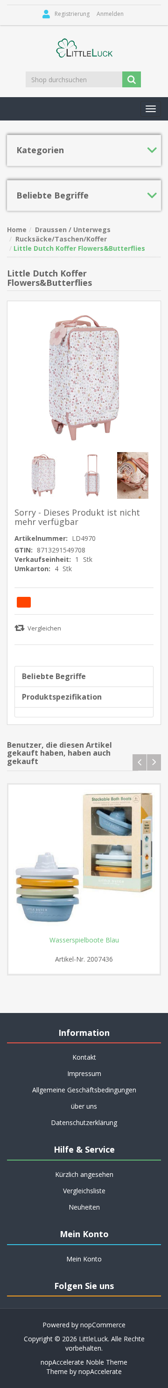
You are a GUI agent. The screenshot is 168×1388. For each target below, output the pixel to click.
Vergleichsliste (84, 1190)
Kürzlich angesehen (84, 1174)
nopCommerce (103, 1324)
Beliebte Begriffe (54, 676)
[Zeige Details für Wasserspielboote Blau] (84, 860)
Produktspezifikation (62, 697)
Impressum (84, 1073)
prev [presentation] (140, 762)
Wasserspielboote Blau (84, 940)
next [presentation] (154, 762)
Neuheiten (84, 1207)
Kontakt (84, 1057)
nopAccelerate (100, 1371)
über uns (84, 1106)
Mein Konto (84, 1258)
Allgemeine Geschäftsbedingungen (84, 1089)
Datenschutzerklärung (84, 1122)
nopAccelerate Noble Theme (84, 1362)
